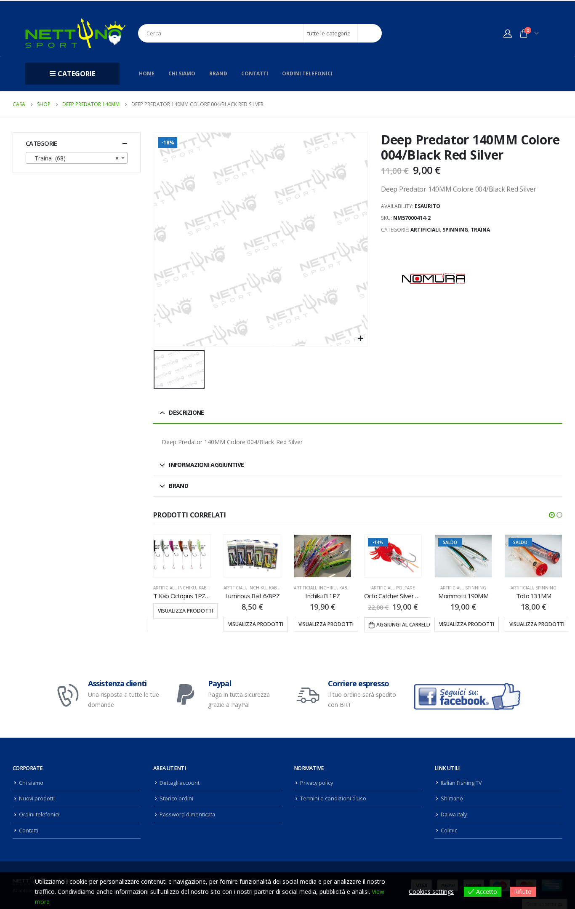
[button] (552, 515)
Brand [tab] (178, 486)
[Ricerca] (370, 33)
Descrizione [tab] (186, 412)
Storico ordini (176, 798)
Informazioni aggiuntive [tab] (206, 465)
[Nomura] (433, 278)
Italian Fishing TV (461, 782)
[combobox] (77, 158)
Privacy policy (316, 782)
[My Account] (508, 33)
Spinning (455, 229)
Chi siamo (181, 73)
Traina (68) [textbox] (74, 158)
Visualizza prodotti (185, 610)
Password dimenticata (187, 814)
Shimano (452, 798)
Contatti (254, 73)
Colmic (449, 830)
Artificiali (425, 229)
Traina (480, 229)
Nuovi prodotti (37, 798)
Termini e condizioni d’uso (333, 798)
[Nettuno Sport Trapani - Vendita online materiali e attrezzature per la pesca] (75, 33)
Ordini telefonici (307, 73)
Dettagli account (180, 782)
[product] (182, 556)
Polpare (405, 588)
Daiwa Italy (454, 814)
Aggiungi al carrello (403, 624)
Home (146, 73)
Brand (218, 73)
